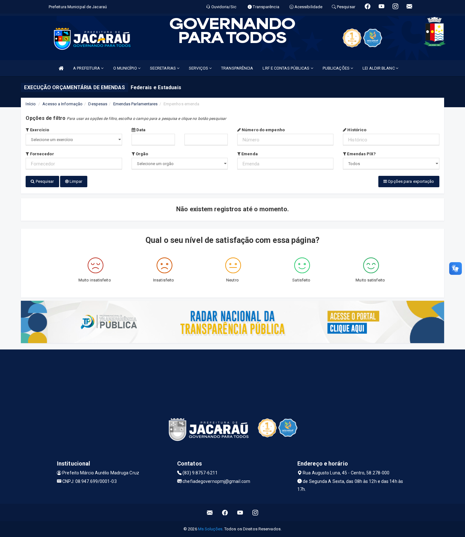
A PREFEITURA (87, 68)
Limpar (76, 181)
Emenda (249, 153)
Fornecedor (41, 153)
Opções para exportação (410, 181)
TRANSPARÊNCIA (237, 68)
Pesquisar (44, 181)
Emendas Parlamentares (135, 104)
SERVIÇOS (199, 68)
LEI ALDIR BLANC (379, 68)
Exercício (39, 129)
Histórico (356, 129)
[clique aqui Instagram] (255, 512)
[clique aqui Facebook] (225, 512)
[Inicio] (61, 68)
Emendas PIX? (360, 153)
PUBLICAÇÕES (336, 68)
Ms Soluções (210, 529)
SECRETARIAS (163, 68)
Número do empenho (263, 129)
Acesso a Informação (62, 104)
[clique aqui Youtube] (240, 512)
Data (140, 129)
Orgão (141, 153)
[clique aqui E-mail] (209, 512)
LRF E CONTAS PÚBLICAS (286, 68)
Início (31, 104)
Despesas (97, 104)
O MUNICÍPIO (125, 68)
